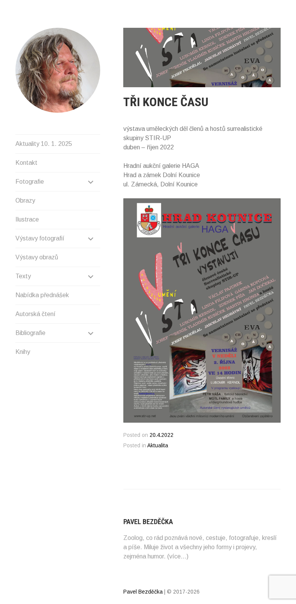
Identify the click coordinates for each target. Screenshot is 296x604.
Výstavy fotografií (39, 238)
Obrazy (25, 200)
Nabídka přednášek (42, 295)
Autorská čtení (35, 314)
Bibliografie (30, 333)
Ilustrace (27, 219)
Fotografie (29, 181)
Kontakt (26, 162)
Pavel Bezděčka (143, 592)
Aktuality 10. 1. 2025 (43, 143)
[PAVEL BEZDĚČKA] (57, 70)
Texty (23, 276)
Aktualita (157, 445)
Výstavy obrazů (36, 257)
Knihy (22, 352)
